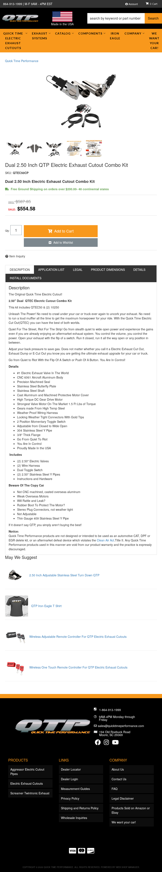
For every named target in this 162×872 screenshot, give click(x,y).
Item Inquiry (17, 256)
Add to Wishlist (63, 242)
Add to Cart (64, 231)
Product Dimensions (108, 269)
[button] (124, 18)
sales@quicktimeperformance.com (121, 725)
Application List (51, 269)
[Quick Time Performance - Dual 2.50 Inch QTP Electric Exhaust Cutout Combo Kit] (81, 100)
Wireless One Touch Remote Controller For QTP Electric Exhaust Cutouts (78, 667)
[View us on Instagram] (106, 743)
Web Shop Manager (127, 867)
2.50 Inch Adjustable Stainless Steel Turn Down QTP (64, 575)
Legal (77, 269)
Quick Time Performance (21, 61)
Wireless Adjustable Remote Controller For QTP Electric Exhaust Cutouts (78, 636)
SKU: (8, 173)
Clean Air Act (105, 540)
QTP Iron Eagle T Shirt (46, 606)
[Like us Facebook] (98, 743)
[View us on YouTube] (115, 743)
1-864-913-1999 (110, 710)
